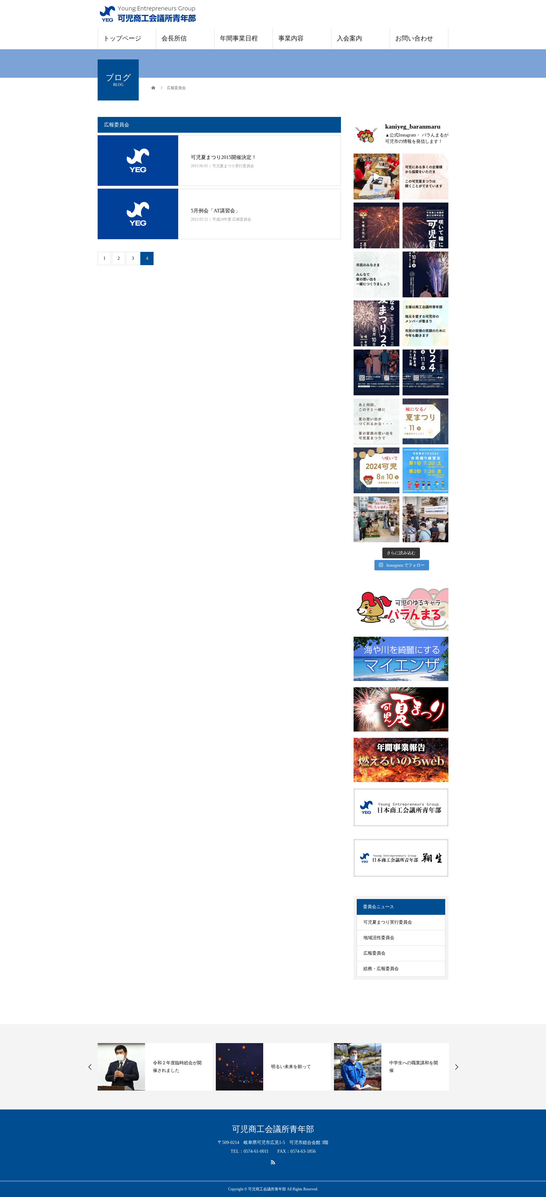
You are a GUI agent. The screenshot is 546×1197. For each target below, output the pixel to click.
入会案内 (349, 38)
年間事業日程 (239, 38)
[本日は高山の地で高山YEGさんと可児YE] (425, 519)
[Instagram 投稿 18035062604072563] (376, 421)
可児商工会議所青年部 (273, 1129)
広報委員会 (374, 953)
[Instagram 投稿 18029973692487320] (425, 421)
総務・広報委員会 (381, 968)
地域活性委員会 (378, 937)
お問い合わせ (414, 38)
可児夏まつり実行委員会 (233, 166)
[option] (137, 1067)
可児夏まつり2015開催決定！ (224, 157)
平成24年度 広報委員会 (231, 219)
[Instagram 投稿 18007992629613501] (376, 470)
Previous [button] (90, 1067)
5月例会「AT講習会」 (215, 210)
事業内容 (291, 38)
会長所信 (174, 38)
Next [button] (456, 1067)
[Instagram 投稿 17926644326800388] (376, 176)
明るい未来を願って (273, 1066)
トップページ (122, 38)
